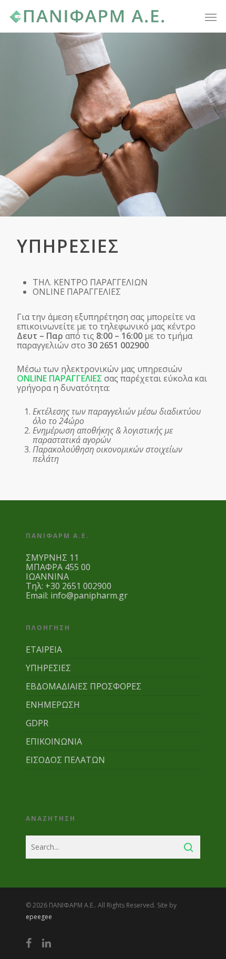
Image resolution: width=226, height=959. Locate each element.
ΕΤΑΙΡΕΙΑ (44, 650)
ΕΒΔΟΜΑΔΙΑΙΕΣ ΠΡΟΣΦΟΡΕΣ (83, 686)
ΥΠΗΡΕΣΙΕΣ (48, 668)
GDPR (37, 723)
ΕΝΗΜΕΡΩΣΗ (53, 704)
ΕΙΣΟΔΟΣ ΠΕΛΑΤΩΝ (65, 760)
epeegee (39, 916)
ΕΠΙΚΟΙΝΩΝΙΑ (54, 741)
